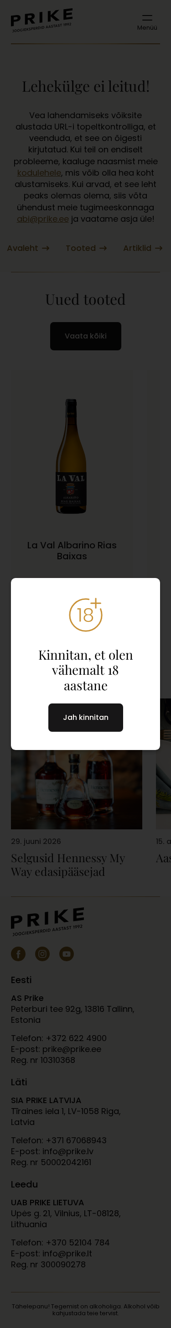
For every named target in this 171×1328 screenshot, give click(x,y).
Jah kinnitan (86, 717)
